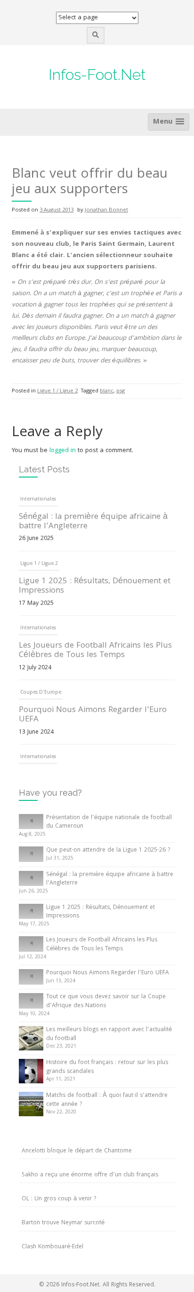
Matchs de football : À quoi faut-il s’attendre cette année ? (107, 1100)
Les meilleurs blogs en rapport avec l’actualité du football (109, 1034)
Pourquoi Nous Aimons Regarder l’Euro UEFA (93, 715)
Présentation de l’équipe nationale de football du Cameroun (109, 822)
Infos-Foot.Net (97, 74)
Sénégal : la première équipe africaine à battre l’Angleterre (93, 521)
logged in (62, 451)
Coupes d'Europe (40, 693)
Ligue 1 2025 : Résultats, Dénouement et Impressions (94, 586)
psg (120, 391)
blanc (106, 391)
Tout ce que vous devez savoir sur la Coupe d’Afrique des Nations (106, 1001)
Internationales (38, 499)
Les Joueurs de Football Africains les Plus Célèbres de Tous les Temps (95, 650)
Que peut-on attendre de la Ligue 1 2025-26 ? (108, 850)
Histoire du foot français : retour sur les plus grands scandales (107, 1067)
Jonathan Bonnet (106, 210)
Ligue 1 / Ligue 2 (57, 391)
